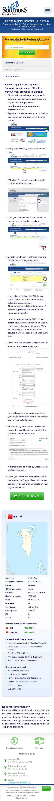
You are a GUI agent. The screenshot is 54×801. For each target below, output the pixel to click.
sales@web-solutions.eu (19, 782)
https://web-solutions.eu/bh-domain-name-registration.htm (24, 106)
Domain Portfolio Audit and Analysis (22, 682)
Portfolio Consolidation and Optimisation (24, 678)
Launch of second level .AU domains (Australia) (27, 643)
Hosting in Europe (15, 685)
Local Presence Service (17, 674)
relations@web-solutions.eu (22, 724)
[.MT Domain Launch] (28, 142)
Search (28, 52)
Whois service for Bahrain (18, 671)
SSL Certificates (14, 689)
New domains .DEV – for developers (22, 661)
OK (46, 788)
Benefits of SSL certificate (18, 653)
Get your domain (29, 496)
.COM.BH (13, 632)
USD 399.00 (29, 628)
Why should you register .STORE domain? (25, 657)
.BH (11, 628)
